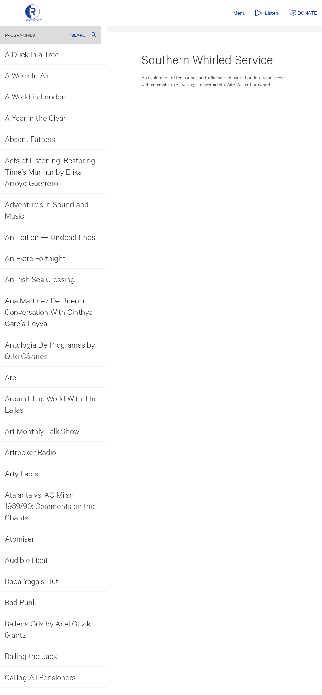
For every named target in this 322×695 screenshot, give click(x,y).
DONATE (307, 12)
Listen (271, 12)
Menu (239, 12)
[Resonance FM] (33, 12)
